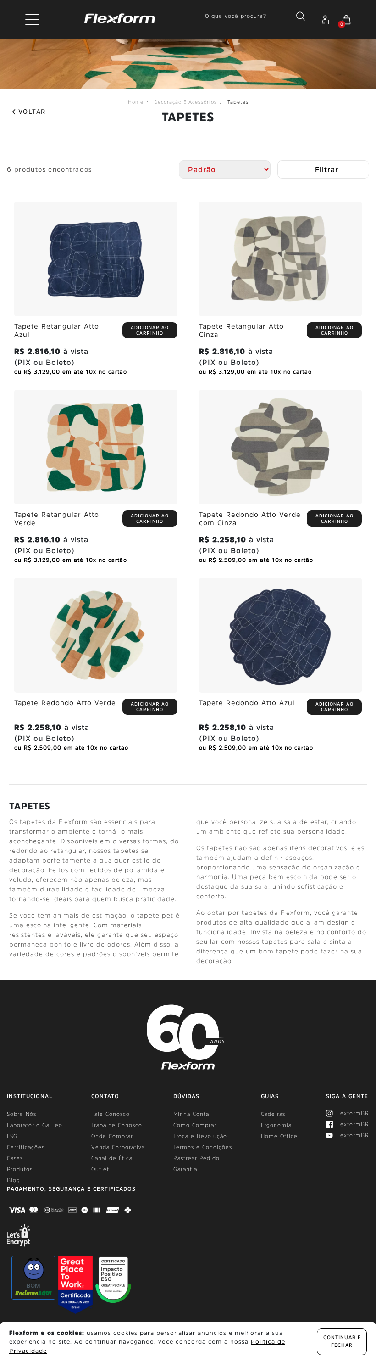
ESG (12, 1136)
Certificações (25, 1147)
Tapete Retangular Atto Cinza (241, 330)
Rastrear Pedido (196, 1158)
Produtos (20, 1169)
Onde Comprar (112, 1136)
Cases (15, 1158)
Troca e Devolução (200, 1136)
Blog (13, 1180)
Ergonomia (276, 1125)
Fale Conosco (110, 1114)
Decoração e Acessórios (185, 102)
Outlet (100, 1169)
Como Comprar (194, 1125)
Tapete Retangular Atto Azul (56, 330)
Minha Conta (191, 1114)
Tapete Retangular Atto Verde (56, 518)
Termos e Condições (202, 1147)
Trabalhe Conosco (116, 1125)
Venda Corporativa (118, 1147)
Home (136, 102)
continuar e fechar (342, 1341)
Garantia (185, 1169)
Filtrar (326, 169)
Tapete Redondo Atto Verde (65, 702)
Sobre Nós (21, 1114)
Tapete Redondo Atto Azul (247, 702)
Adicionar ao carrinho (150, 330)
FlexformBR (352, 1113)
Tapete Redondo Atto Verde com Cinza (250, 518)
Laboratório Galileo (34, 1125)
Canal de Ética (112, 1158)
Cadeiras (273, 1114)
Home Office (279, 1136)
